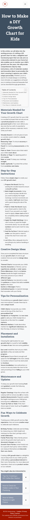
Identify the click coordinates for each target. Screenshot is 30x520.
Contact (17, 513)
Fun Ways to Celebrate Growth (12, 105)
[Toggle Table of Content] (25, 90)
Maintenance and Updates (10, 103)
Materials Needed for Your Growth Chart (15, 92)
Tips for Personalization (10, 98)
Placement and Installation (10, 101)
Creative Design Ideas (9, 96)
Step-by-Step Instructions (10, 94)
